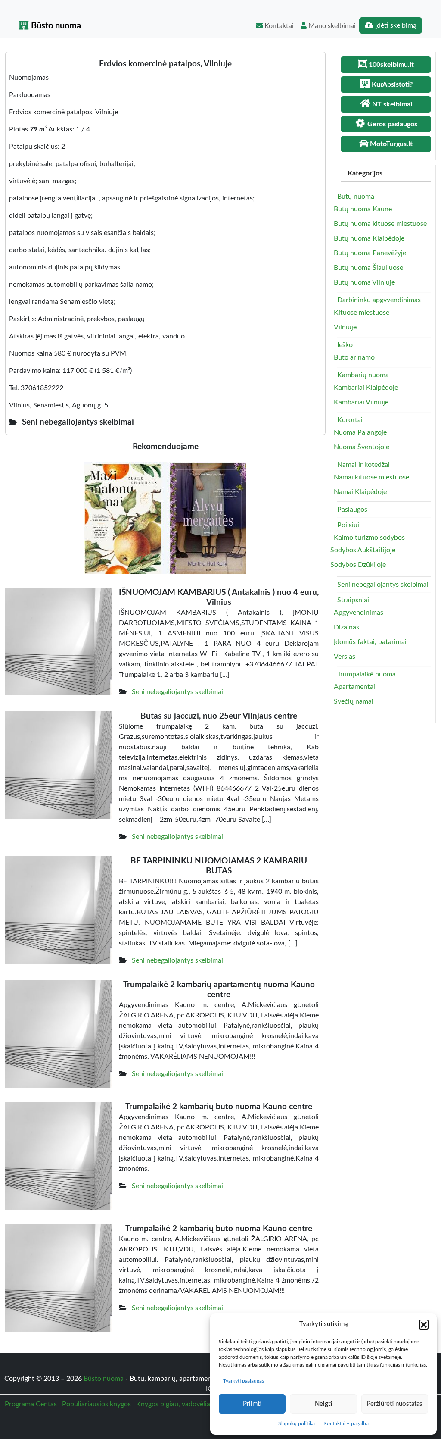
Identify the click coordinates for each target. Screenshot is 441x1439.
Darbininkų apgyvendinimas (379, 300)
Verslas (344, 656)
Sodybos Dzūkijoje (358, 564)
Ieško (345, 344)
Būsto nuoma (55, 26)
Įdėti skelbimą (394, 25)
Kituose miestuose (361, 312)
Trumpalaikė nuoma (366, 674)
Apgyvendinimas (358, 612)
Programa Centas (31, 1404)
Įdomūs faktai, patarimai (370, 641)
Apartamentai (354, 686)
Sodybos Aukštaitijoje (362, 550)
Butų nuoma (355, 196)
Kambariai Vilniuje (361, 402)
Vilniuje (345, 327)
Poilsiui (348, 525)
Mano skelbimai (331, 25)
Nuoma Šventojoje (361, 447)
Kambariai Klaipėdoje (366, 387)
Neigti (323, 1404)
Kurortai (350, 419)
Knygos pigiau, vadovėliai (174, 1404)
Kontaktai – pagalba (346, 1423)
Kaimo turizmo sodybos (369, 537)
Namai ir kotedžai (363, 464)
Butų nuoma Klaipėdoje (369, 238)
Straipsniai (353, 600)
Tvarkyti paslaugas (243, 1380)
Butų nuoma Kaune (363, 209)
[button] (423, 1324)
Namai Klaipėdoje (360, 491)
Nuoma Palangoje (360, 432)
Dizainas (346, 627)
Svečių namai (353, 701)
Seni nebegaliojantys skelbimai (177, 691)
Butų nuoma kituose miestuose (380, 223)
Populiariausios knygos (96, 1404)
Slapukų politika (296, 1423)
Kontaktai (278, 25)
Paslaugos (352, 509)
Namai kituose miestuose (371, 477)
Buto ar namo (354, 357)
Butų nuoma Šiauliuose (368, 267)
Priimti (252, 1404)
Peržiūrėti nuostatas (394, 1404)
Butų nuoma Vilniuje (364, 282)
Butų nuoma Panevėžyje (370, 253)
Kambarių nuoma (363, 375)
